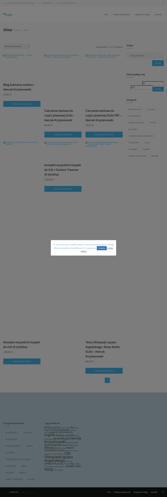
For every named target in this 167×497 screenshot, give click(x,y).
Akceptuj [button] (101, 248)
